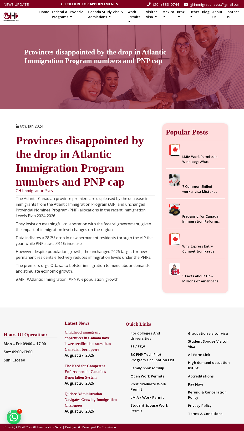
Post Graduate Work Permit (148, 387)
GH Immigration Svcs (34, 191)
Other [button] (194, 12)
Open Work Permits (147, 376)
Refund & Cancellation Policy (207, 395)
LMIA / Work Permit (147, 397)
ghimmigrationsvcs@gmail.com (215, 4)
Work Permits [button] (133, 14)
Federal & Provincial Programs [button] (68, 14)
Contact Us (232, 14)
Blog (205, 12)
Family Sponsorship (147, 368)
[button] (14, 417)
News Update (16, 4)
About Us (217, 14)
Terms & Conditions (205, 413)
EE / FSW (138, 346)
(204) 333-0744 (166, 4)
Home (44, 12)
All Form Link (199, 354)
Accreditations (201, 376)
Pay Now (195, 384)
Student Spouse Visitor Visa (208, 344)
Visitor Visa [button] (151, 14)
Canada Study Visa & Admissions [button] (105, 14)
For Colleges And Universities (145, 336)
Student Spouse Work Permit (149, 408)
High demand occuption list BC (209, 365)
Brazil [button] (182, 12)
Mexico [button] (168, 12)
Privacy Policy (200, 405)
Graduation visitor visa (208, 333)
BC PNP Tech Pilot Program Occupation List (152, 357)
